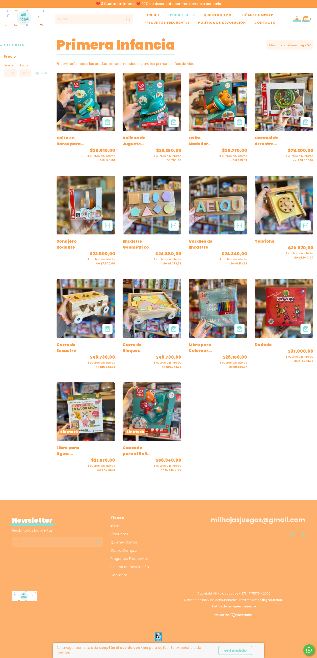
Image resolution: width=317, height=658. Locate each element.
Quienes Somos (219, 15)
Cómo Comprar (257, 15)
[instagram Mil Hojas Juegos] (292, 534)
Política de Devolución (222, 23)
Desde (8, 65)
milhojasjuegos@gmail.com (258, 519)
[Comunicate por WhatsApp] (309, 650)
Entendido (235, 650)
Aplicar (41, 72)
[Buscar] (128, 19)
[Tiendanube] (234, 616)
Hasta (23, 65)
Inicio (153, 15)
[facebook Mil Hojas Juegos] (303, 534)
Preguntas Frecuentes (167, 23)
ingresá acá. (272, 600)
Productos (180, 15)
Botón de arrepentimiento (233, 606)
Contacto (265, 23)
